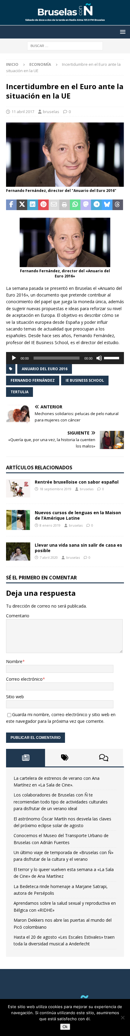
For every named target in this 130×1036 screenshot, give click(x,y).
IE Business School (85, 380)
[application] (65, 358)
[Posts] (25, 757)
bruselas (51, 111)
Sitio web (15, 696)
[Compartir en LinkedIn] (32, 204)
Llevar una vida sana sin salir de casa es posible (78, 547)
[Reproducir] (14, 358)
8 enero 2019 (50, 525)
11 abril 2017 (22, 111)
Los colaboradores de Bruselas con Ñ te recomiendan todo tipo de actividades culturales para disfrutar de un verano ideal (61, 801)
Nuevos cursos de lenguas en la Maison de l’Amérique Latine (78, 515)
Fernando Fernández (33, 380)
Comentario (17, 616)
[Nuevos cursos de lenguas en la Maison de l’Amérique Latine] (18, 520)
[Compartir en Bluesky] (107, 204)
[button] (121, 31)
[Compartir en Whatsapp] (75, 204)
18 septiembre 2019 (55, 489)
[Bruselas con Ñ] (65, 22)
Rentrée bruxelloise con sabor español (77, 482)
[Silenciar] (99, 358)
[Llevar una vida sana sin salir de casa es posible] (18, 551)
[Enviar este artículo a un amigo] (54, 204)
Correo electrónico (24, 679)
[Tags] (64, 757)
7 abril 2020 (49, 557)
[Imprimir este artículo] (64, 204)
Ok (65, 1026)
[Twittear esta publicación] (22, 204)
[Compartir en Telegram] (96, 204)
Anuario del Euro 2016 (44, 368)
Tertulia (19, 391)
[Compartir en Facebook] (11, 204)
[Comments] (103, 757)
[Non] (122, 1017)
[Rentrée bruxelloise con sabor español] (18, 488)
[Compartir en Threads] (117, 204)
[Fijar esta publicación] (43, 204)
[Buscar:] (65, 45)
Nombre (14, 661)
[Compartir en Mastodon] (85, 204)
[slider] (112, 357)
